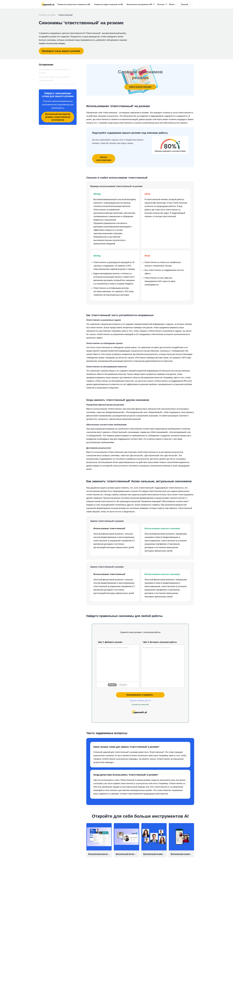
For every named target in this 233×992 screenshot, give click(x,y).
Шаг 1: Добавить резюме (110, 642)
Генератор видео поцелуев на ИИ (108, 4)
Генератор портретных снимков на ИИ (73, 4)
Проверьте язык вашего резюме (61, 51)
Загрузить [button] (123, 685)
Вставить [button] (112, 685)
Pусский (184, 4)
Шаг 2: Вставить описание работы (160, 642)
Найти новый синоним (140, 87)
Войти (173, 4)
